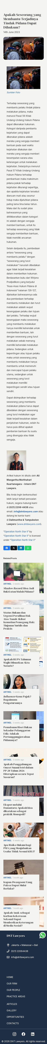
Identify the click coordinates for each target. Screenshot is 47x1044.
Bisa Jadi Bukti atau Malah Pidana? (18, 589)
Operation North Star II (16, 531)
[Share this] (6, 548)
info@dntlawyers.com (22, 957)
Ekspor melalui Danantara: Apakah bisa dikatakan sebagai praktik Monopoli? (18, 809)
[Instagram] (14, 1034)
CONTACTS (13, 1023)
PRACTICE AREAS (16, 996)
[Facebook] (23, 1034)
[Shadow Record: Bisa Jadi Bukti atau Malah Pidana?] (23, 578)
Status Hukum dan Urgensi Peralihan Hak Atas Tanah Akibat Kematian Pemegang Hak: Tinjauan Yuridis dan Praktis (19, 620)
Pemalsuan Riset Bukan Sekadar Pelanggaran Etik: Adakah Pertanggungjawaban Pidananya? (17, 733)
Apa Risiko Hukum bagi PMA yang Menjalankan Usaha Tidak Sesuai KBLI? (19, 848)
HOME (10, 977)
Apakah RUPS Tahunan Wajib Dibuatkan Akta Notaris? (17, 662)
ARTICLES (12, 1004)
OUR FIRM (12, 983)
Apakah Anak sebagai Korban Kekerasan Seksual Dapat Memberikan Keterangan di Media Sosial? (18, 919)
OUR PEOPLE (13, 990)
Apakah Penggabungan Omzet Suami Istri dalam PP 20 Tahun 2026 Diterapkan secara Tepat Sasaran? (18, 770)
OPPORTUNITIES (15, 1017)
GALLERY (11, 1010)
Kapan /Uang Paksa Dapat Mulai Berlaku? (17, 885)
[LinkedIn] (32, 1034)
